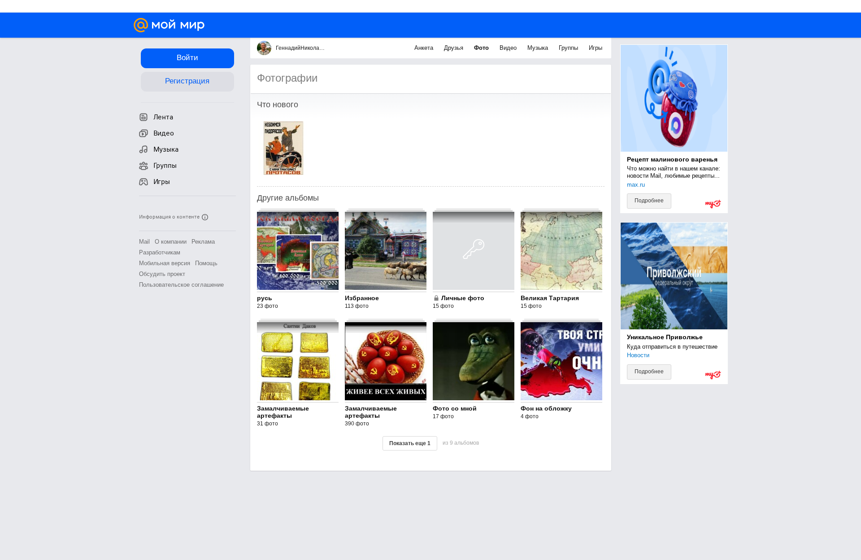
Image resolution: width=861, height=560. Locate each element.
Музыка (538, 47)
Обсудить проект (162, 274)
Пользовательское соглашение (181, 284)
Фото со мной (455, 408)
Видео (509, 47)
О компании (171, 241)
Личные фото (462, 298)
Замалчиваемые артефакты (283, 412)
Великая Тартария (550, 298)
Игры (595, 47)
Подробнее (649, 200)
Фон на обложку (546, 408)
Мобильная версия (164, 263)
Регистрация (187, 81)
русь (264, 298)
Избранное (362, 298)
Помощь (206, 263)
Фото (482, 47)
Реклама (203, 241)
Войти (187, 57)
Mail (144, 241)
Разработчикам (159, 252)
